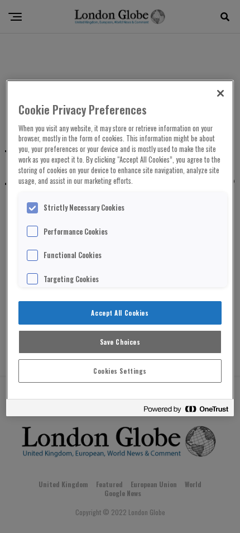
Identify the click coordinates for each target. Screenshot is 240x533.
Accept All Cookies (119, 312)
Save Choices (120, 341)
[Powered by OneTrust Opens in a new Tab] (185, 409)
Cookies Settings (120, 370)
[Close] (220, 93)
